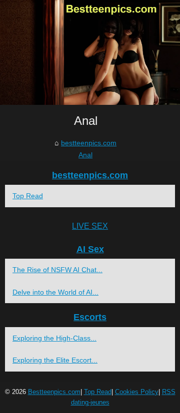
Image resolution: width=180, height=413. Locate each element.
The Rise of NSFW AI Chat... (57, 270)
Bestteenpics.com (54, 392)
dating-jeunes (90, 402)
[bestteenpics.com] (90, 52)
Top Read (27, 196)
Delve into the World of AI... (55, 292)
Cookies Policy (136, 392)
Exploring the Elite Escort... (55, 360)
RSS (169, 392)
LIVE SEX (90, 226)
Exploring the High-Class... (54, 338)
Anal (85, 155)
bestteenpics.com (88, 143)
